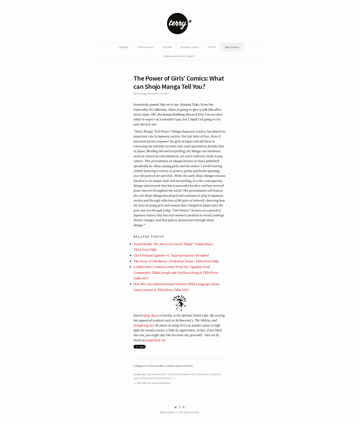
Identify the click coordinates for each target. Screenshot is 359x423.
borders (160, 365)
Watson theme (167, 412)
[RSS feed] (183, 407)
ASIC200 (166, 47)
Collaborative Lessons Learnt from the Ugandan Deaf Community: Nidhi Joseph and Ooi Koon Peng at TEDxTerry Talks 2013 (176, 272)
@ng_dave (150, 315)
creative (169, 365)
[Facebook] (179, 407)
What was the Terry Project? (179, 56)
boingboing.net (144, 325)
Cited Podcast (146, 47)
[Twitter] (175, 407)
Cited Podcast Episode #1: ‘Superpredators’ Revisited (171, 255)
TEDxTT (212, 47)
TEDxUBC (124, 47)
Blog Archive (232, 47)
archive (151, 365)
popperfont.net (155, 340)
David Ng (141, 93)
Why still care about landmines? (154, 383)
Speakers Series (189, 47)
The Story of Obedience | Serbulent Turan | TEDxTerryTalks (176, 261)
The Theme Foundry (189, 412)
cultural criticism (184, 365)
